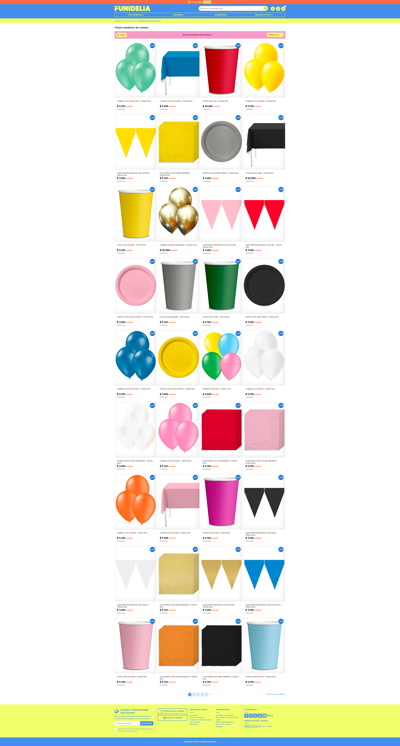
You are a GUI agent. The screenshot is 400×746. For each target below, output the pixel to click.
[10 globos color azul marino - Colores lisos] (136, 357)
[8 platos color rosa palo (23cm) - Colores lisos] (136, 285)
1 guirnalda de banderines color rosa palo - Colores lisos (220, 246)
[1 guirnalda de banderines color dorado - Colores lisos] (221, 573)
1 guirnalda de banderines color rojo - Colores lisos (264, 246)
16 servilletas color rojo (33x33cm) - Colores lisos (220, 462)
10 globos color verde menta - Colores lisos (134, 101)
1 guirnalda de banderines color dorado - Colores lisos (219, 606)
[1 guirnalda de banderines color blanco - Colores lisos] (136, 573)
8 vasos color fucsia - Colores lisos (216, 533)
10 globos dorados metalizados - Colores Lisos (178, 245)
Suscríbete (146, 723)
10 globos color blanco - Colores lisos (260, 389)
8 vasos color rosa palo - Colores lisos (132, 677)
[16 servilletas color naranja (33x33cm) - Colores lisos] (178, 645)
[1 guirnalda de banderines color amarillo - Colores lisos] (136, 141)
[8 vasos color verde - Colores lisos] (221, 285)
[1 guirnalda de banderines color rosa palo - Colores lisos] (221, 213)
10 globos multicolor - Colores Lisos (217, 389)
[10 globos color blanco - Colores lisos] (264, 357)
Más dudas (193, 724)
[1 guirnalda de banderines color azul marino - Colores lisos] (264, 573)
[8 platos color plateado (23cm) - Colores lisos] (221, 141)
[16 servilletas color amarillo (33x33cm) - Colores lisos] (178, 141)
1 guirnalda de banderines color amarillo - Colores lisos (133, 174)
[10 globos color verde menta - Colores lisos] (136, 69)
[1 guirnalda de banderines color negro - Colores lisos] (264, 501)
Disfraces (178, 15)
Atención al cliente (174, 711)
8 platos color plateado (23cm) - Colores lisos (221, 173)
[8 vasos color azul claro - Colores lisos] (264, 645)
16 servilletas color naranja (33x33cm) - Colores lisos (178, 678)
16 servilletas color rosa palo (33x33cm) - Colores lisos (262, 462)
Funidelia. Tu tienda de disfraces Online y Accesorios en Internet (132, 8)
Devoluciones (194, 722)
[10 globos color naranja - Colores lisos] (136, 501)
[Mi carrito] (283, 9)
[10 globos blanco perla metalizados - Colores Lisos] (136, 429)
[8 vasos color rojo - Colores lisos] (221, 69)
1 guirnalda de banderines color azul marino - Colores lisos (264, 606)
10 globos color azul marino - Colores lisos (134, 389)
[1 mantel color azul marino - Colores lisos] (178, 69)
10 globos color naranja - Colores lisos (132, 533)
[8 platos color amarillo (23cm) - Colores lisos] (178, 357)
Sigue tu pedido (174, 718)
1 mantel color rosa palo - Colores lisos (175, 533)
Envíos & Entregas (196, 717)
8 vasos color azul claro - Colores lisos (261, 677)
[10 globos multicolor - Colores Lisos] (221, 357)
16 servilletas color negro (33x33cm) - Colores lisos (221, 678)
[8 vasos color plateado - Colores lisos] (178, 285)
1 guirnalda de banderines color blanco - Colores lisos (133, 606)
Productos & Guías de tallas (200, 720)
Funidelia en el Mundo (224, 715)
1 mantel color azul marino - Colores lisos (176, 101)
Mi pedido (193, 715)
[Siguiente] (210, 694)
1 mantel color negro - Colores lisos (259, 173)
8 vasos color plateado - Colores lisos (174, 317)
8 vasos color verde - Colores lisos (216, 317)
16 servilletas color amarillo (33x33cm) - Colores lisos (175, 174)
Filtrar (123, 35)
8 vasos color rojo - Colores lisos (215, 101)
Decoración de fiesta (129, 21)
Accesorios (220, 15)
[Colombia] (246, 716)
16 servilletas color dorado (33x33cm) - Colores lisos (178, 606)
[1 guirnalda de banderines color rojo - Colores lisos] (264, 213)
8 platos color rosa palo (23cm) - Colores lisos (135, 317)
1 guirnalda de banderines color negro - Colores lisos (261, 534)
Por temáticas (135, 15)
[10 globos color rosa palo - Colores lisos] (178, 429)
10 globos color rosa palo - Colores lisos (175, 461)
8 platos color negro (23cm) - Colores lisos (262, 317)
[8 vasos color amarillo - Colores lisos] (136, 213)
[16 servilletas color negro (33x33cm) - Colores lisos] (221, 645)
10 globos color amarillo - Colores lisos (261, 101)
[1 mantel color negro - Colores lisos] (264, 141)
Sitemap (219, 726)
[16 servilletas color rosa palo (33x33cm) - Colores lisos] (264, 429)
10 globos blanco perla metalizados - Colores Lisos (135, 462)
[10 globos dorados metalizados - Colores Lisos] (178, 213)
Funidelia (118, 21)
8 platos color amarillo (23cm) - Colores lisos (177, 389)
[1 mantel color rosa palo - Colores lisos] (178, 501)
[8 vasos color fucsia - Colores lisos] (221, 501)
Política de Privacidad (224, 722)
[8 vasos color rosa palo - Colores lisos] (136, 645)
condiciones (148, 729)
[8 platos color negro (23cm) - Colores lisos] (264, 285)
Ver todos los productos (275, 694)
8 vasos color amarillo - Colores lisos (131, 245)
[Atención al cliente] (278, 9)
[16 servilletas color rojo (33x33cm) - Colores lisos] (221, 429)
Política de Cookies (223, 724)
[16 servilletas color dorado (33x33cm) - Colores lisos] (178, 573)
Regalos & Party (263, 15)
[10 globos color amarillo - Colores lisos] (264, 69)
